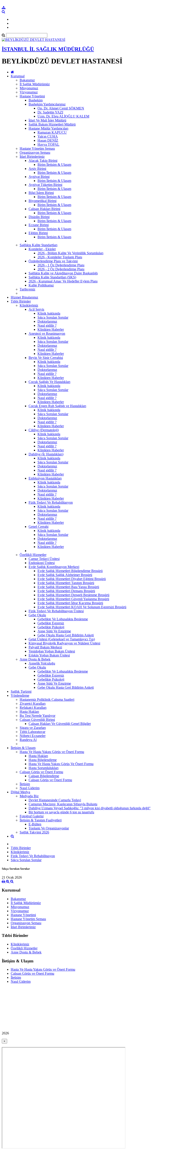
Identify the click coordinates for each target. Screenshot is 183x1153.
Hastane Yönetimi (32, 96)
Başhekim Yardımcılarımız (47, 104)
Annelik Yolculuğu (42, 663)
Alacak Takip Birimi (43, 160)
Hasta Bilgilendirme (43, 760)
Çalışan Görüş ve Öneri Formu (41, 772)
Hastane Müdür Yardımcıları (48, 128)
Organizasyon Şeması (35, 152)
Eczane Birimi (39, 225)
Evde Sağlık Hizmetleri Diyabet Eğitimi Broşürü (71, 579)
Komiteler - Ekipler (42, 249)
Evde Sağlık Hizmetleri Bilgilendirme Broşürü (70, 571)
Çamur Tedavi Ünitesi (44, 559)
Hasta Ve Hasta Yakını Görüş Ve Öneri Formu (61, 764)
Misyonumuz (29, 88)
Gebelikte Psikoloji (50, 627)
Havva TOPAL (48, 144)
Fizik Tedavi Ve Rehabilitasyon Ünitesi (56, 611)
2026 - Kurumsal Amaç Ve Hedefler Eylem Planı (63, 281)
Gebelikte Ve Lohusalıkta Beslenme (62, 619)
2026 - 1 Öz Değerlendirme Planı (60, 265)
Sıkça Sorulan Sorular (52, 317)
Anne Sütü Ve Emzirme (54, 631)
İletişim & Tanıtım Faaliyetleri (41, 820)
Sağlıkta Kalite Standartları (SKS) (52, 277)
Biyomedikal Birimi (42, 201)
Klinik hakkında (48, 313)
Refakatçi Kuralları (33, 707)
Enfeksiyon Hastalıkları (45, 478)
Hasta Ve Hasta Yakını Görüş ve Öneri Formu (52, 752)
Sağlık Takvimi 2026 (34, 832)
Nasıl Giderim (30, 788)
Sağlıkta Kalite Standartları (38, 245)
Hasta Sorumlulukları (43, 768)
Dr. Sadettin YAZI (50, 112)
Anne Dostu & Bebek (35, 659)
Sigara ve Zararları (33, 728)
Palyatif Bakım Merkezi (45, 647)
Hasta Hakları (29, 711)
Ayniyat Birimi (39, 177)
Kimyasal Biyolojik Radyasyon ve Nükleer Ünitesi (64, 643)
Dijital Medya (20, 792)
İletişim (25, 784)
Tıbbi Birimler (21, 301)
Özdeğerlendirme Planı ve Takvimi (53, 261)
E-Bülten (35, 824)
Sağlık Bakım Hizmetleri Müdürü (52, 124)
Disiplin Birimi (39, 217)
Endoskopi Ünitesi (42, 563)
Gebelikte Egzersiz (50, 623)
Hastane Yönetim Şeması (37, 148)
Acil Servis (36, 309)
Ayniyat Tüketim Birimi (45, 185)
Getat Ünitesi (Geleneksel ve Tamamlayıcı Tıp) (62, 639)
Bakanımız (27, 80)
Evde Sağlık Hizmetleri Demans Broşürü (66, 591)
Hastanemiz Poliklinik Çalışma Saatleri (47, 699)
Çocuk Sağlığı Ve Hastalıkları (49, 382)
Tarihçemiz (27, 289)
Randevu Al (28, 740)
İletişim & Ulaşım (23, 748)
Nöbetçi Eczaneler (33, 736)
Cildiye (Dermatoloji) (44, 430)
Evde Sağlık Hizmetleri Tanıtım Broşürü (65, 583)
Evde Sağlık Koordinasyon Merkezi (54, 567)
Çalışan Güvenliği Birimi (37, 720)
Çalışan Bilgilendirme (44, 776)
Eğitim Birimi (38, 233)
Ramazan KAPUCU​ (52, 132)
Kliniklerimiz (29, 305)
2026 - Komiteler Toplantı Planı (59, 257)
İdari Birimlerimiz (32, 156)
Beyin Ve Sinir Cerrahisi (46, 358)
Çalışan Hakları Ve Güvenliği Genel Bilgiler (60, 724)
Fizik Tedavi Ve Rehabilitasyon (51, 502)
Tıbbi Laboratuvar (32, 732)
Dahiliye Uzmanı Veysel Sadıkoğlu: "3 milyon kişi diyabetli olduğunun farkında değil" (90, 808)
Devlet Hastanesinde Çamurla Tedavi (55, 800)
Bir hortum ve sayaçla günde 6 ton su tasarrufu (61, 812)
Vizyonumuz (29, 92)
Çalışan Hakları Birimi (44, 209)
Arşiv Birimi (37, 168)
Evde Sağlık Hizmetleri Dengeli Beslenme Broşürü (73, 595)
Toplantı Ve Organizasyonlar (49, 828)
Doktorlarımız (47, 321)
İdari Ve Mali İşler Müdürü (47, 120)
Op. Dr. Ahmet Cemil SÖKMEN (60, 108)
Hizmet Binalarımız (24, 297)
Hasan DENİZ (47, 140)
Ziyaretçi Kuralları (33, 703)
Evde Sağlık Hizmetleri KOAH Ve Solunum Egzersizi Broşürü (81, 607)
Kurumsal (18, 76)
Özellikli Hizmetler (33, 555)
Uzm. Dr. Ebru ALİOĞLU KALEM (63, 116)
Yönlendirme (20, 695)
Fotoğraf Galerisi (32, 816)
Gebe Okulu (37, 615)
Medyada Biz (29, 796)
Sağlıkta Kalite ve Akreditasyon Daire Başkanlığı (63, 273)
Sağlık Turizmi (21, 691)
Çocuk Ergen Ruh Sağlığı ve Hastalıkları (57, 406)
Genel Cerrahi (38, 526)
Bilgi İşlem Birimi (41, 193)
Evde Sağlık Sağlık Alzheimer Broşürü (64, 575)
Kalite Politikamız (41, 285)
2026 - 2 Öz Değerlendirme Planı (60, 269)
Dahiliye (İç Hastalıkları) (46, 454)
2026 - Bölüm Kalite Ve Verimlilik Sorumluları (70, 253)
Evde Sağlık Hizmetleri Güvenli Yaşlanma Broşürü (73, 599)
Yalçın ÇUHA (47, 136)
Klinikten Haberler (50, 329)
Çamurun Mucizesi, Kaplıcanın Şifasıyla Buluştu (63, 804)
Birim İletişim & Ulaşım (54, 164)
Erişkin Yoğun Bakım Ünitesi (49, 655)
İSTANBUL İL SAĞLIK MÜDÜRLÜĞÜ (48, 49)
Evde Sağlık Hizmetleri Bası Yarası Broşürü (68, 587)
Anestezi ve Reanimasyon (47, 333)
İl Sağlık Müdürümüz (35, 84)
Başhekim (36, 100)
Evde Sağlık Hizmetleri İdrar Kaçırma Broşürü (70, 603)
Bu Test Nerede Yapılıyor (37, 715)
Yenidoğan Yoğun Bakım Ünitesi (52, 651)
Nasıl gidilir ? (46, 325)
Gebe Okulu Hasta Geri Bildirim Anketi (65, 635)
